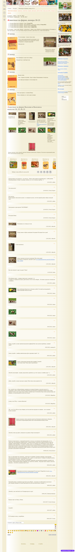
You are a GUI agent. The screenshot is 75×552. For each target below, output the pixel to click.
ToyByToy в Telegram (66, 550)
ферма (29, 10)
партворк (20, 10)
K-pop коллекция (61, 92)
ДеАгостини (39, 10)
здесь (59, 83)
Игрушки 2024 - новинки (62, 63)
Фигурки (15, 8)
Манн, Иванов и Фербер (62, 68)
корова (9, 13)
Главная (9, 8)
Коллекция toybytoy (61, 76)
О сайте (41, 543)
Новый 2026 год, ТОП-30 (62, 61)
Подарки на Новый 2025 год (63, 62)
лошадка (53, 10)
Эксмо (59, 69)
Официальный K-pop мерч (63, 91)
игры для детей (46, 10)
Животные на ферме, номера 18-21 (27, 8)
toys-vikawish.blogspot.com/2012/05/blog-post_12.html (41, 124)
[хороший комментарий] (54, 177)
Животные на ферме (12, 10)
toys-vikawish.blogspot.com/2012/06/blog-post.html (34, 471)
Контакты (23, 543)
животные (25, 10)
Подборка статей (61, 85)
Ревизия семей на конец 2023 (63, 78)
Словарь (32, 543)
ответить (10, 182)
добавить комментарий (52, 534)
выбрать (9, 534)
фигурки (34, 10)
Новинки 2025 (60, 75)
